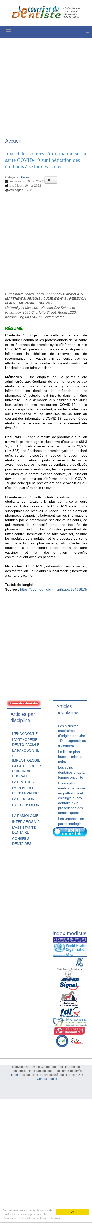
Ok (72, 1211)
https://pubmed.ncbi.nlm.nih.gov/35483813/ (53, 589)
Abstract (25, 177)
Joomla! (16, 1075)
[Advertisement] (46, 84)
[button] (50, 180)
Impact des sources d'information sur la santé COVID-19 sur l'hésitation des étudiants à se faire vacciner (45, 160)
